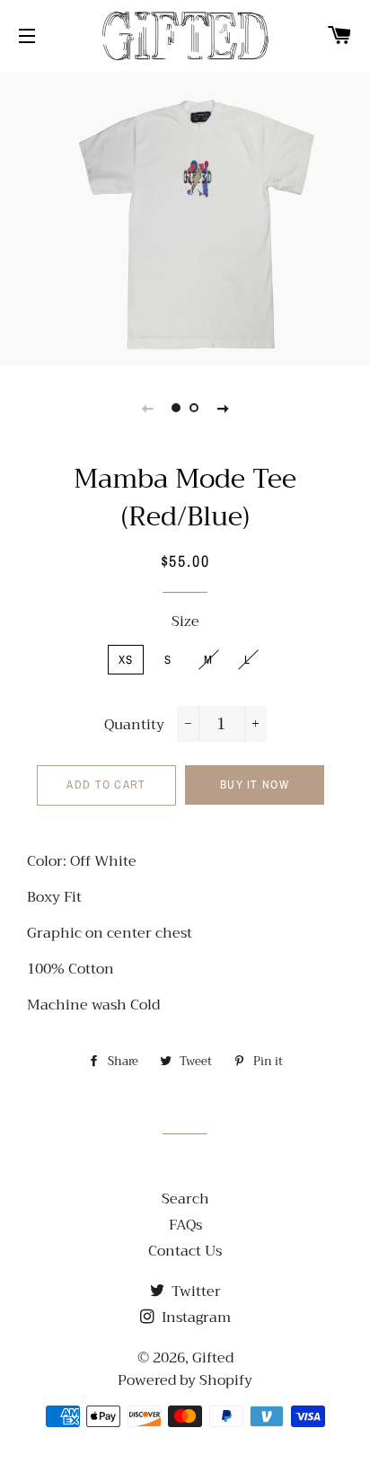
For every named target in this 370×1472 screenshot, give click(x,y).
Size (185, 622)
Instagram (194, 1317)
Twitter (194, 1291)
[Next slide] (222, 407)
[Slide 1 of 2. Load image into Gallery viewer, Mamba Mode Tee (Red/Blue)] (176, 408)
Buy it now (254, 784)
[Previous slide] (147, 407)
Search (185, 1199)
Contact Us (185, 1251)
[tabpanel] (185, 216)
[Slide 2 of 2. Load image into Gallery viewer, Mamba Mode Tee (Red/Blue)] (194, 408)
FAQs (185, 1225)
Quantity (134, 725)
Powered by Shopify (185, 1380)
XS (126, 659)
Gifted (212, 1358)
